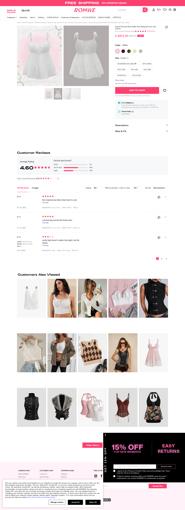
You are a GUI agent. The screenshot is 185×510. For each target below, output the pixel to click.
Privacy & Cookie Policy (137, 471)
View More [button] (92, 445)
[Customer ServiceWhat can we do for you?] (170, 9)
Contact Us (43, 474)
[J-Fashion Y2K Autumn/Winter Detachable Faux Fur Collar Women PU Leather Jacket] (62, 407)
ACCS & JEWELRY (89, 17)
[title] (92, 274)
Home (19, 22)
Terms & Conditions (131, 473)
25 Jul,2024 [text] (21, 250)
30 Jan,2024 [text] (21, 208)
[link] (92, 3)
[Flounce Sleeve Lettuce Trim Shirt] (92, 298)
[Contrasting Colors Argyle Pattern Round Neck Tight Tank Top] (92, 352)
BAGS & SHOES (104, 17)
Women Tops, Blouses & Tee (57, 22)
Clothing (41, 17)
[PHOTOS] (63, 56)
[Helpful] (158, 197)
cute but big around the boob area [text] (57, 220)
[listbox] (154, 9)
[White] (117, 51)
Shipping (64, 474)
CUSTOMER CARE (46, 471)
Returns (63, 477)
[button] (164, 90)
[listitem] (31, 305)
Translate (45, 202)
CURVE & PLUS (52, 17)
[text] (63, 196)
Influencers (22, 477)
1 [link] (157, 259)
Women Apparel (28, 22)
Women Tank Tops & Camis (78, 22)
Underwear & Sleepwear (70, 17)
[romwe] (84, 9)
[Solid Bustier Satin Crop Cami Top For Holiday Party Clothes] (123, 298)
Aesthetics (23, 17)
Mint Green (63, 250)
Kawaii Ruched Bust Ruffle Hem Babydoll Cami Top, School (135, 28)
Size (120, 58)
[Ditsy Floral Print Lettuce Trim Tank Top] (31, 352)
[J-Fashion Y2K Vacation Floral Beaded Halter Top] (153, 407)
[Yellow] (135, 51)
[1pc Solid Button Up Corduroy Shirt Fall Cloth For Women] (62, 352)
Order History (44, 477)
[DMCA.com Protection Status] (106, 499)
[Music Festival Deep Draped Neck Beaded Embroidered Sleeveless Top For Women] (31, 298)
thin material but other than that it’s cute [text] (59, 200)
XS (76, 228)
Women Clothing (40, 22)
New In (32, 17)
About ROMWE (23, 474)
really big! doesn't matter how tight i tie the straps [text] (60, 241)
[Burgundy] (123, 51)
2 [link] (161, 259)
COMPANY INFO (24, 471)
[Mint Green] (140, 51)
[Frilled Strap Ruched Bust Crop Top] (62, 298)
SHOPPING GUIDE (67, 471)
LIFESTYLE (117, 17)
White (66, 207)
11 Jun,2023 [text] (21, 228)
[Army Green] (129, 51)
